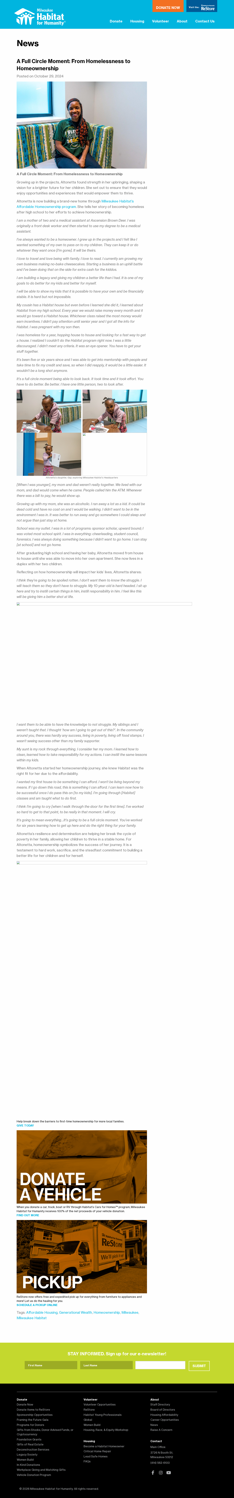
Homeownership (107, 1312)
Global (88, 1419)
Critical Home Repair (97, 1451)
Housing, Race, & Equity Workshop (106, 1430)
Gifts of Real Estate (30, 1444)
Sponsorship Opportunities (35, 1414)
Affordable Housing (42, 1312)
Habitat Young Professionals (103, 1414)
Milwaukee (129, 1312)
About (182, 21)
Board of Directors (162, 1409)
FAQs (87, 1461)
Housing (137, 21)
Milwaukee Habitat (32, 1318)
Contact (156, 1441)
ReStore (89, 1409)
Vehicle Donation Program (34, 1475)
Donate (116, 21)
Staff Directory (160, 1404)
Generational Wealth (75, 1312)
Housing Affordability (164, 1414)
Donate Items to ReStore (33, 1409)
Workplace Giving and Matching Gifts (41, 1469)
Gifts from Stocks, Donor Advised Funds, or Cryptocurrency (45, 1432)
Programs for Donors (30, 1425)
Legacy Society (27, 1454)
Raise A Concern (161, 1430)
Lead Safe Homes (96, 1456)
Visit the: (194, 7)
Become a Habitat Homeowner (104, 1446)
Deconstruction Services (33, 1449)
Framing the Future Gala (32, 1419)
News (28, 43)
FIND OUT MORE (28, 1215)
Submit (199, 1366)
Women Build (25, 1459)
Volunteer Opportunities (100, 1404)
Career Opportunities (164, 1419)
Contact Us (205, 21)
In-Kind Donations (28, 1464)
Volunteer (160, 21)
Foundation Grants (29, 1439)
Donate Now (168, 7)
